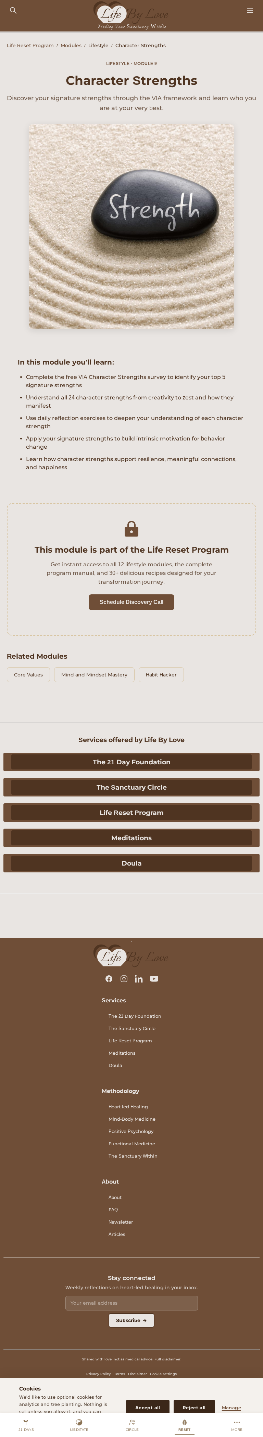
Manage (231, 1407)
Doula (132, 863)
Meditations (131, 838)
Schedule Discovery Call (131, 602)
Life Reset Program (30, 45)
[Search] (13, 10)
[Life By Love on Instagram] (124, 979)
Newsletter (121, 1222)
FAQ (113, 1209)
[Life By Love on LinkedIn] (139, 979)
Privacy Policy (98, 1374)
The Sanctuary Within (133, 1156)
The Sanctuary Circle (132, 787)
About (110, 1181)
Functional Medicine (132, 1143)
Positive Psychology (131, 1131)
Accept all (147, 1407)
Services (114, 1000)
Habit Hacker (161, 675)
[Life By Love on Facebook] (108, 979)
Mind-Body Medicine (132, 1119)
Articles (117, 1234)
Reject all (194, 1407)
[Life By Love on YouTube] (154, 979)
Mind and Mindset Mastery (94, 675)
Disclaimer (137, 1374)
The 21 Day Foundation (132, 762)
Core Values (28, 675)
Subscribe (131, 1320)
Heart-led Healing (128, 1106)
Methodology (120, 1091)
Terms (119, 1374)
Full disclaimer (167, 1359)
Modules (71, 45)
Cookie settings (163, 1374)
